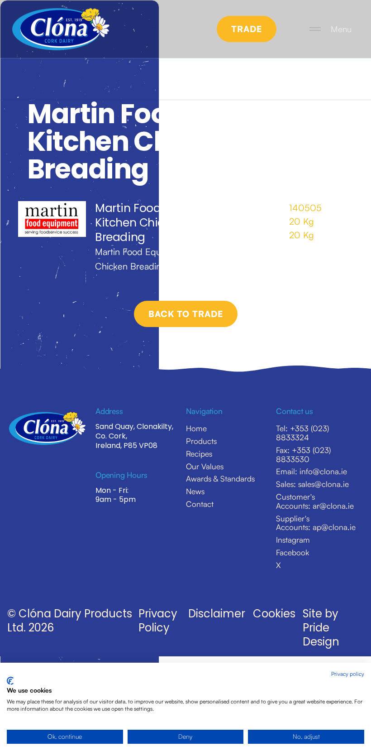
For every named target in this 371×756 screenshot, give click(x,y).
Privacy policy (347, 673)
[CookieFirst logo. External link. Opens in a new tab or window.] (10, 681)
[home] (60, 29)
